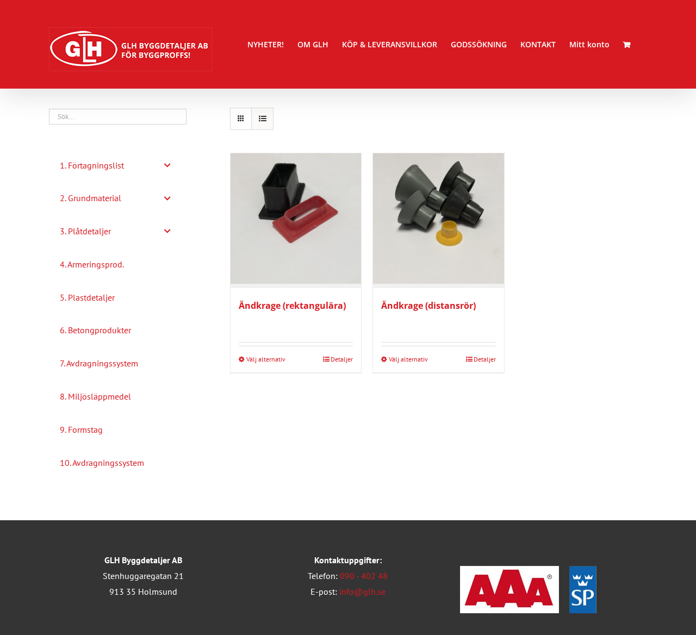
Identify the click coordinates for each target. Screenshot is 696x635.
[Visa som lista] (262, 118)
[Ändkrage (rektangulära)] (296, 220)
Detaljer (342, 359)
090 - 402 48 (364, 575)
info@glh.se (362, 591)
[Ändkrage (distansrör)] (438, 220)
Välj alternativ (265, 359)
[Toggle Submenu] (167, 165)
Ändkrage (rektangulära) (292, 306)
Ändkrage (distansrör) (428, 306)
